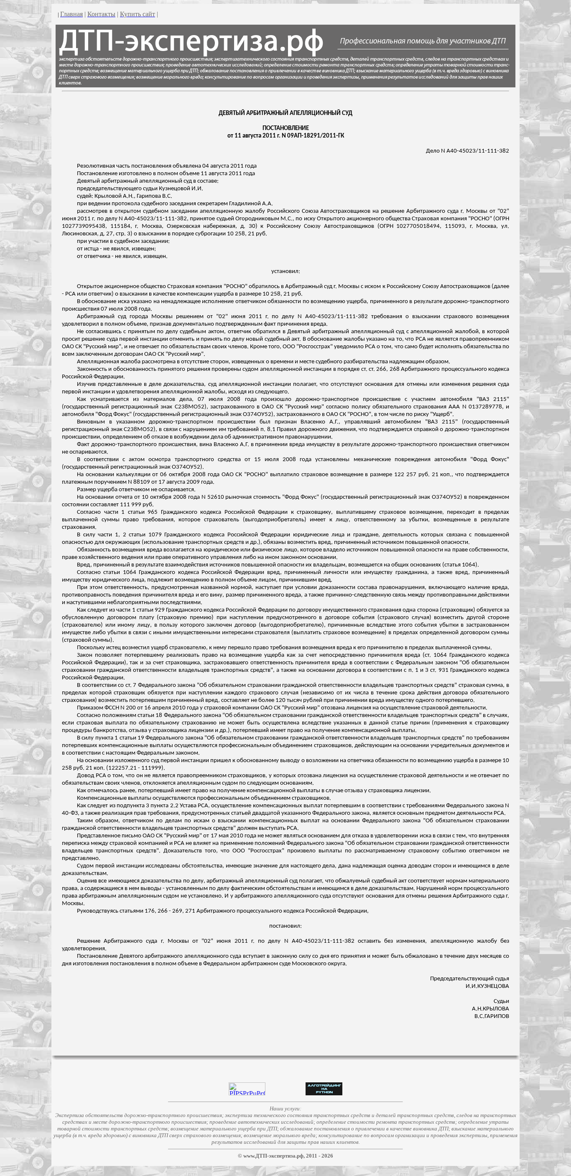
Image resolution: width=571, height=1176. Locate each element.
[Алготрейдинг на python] (324, 1093)
